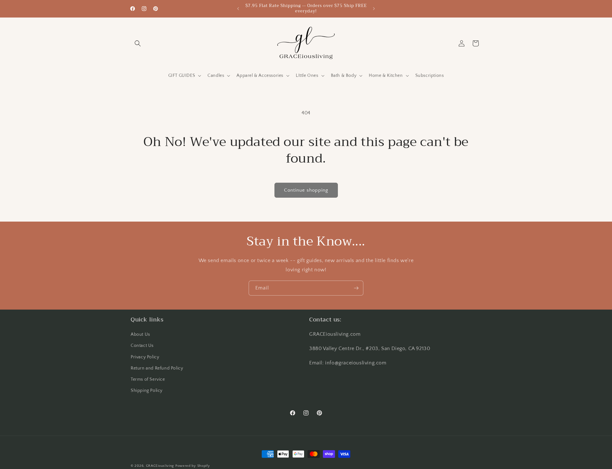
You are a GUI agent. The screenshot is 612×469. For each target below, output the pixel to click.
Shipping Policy (147, 390)
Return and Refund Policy (157, 368)
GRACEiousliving (160, 466)
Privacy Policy (145, 357)
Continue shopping (306, 190)
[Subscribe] (356, 288)
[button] (138, 43)
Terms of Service (148, 379)
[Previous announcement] (238, 9)
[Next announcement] (374, 9)
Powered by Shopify (192, 466)
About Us (140, 334)
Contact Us (142, 345)
